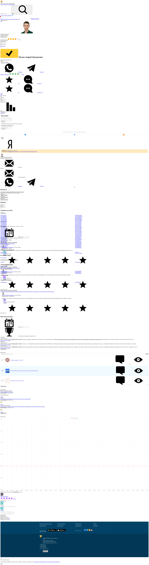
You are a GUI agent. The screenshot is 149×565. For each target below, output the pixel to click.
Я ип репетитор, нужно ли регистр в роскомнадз (10, 268)
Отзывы (8, 226)
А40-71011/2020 (78, 228)
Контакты (95, 523)
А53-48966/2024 (3, 220)
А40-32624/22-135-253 (4, 244)
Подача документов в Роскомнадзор (7, 243)
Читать (1, 396)
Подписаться (3, 501)
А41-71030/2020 (78, 233)
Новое (17, 19)
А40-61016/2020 (78, 226)
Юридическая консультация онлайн (7, 4)
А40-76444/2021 (78, 217)
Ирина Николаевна (4, 496)
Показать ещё (3, 312)
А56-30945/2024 (3, 224)
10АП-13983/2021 (78, 219)
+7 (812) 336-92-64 (43, 547)
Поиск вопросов (60, 525)
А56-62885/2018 (78, 243)
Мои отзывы (12, 226)
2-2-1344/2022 (3, 277)
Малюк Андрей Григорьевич (8, 247)
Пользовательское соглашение (13, 151)
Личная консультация (4, 34)
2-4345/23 (2, 262)
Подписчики (3, 36)
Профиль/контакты (4, 35)
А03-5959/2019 (78, 240)
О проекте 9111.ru (78, 525)
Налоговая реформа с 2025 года (16, 360)
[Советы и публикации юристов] (1, 2)
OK (1, 563)
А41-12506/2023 (78, 271)
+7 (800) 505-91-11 (43, 544)
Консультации (4, 40)
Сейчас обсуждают (11, 19)
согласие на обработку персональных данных (29, 151)
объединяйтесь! (12, 3)
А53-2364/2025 (3, 216)
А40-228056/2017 (78, 247)
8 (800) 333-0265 (35, 18)
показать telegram (4, 195)
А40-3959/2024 (3, 223)
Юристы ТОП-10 (3, 19)
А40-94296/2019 (78, 238)
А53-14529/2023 (3, 227)
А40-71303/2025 (3, 219)
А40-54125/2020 (78, 224)
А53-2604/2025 (3, 217)
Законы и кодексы (78, 523)
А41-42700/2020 (78, 222)
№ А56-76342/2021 (78, 216)
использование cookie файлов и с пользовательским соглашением (47, 561)
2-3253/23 (77, 252)
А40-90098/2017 (78, 246)
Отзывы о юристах (43, 525)
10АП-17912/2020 (78, 253)
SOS (1, 21)
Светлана (5, 301)
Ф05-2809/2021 (78, 272)
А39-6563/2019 (78, 237)
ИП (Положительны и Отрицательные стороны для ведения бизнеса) (24, 370)
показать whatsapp (4, 197)
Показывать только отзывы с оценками (9, 238)
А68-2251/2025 (3, 215)
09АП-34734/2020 (78, 220)
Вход (2, 17)
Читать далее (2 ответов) (5, 348)
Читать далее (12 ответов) (5, 340)
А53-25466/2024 (3, 222)
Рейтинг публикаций (4, 74)
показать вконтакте (4, 199)
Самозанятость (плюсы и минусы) (17, 380)
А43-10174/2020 (78, 221)
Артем (4, 253)
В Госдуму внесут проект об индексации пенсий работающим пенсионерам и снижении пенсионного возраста (22, 406)
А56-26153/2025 (3, 218)
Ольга (4, 278)
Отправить (3, 121)
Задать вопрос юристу (61, 523)
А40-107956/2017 (78, 273)
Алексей (2, 510)
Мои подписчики (3, 491)
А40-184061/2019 (78, 236)
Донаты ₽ (2, 113)
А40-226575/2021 (78, 215)
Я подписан (3, 37)
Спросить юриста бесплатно (6, 15)
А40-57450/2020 (78, 225)
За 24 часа (18, 226)
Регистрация (95, 525)
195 (8, 518)
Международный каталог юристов (46, 523)
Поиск (147, 353)
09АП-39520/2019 (78, 239)
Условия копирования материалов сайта (50, 542)
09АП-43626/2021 (78, 218)
